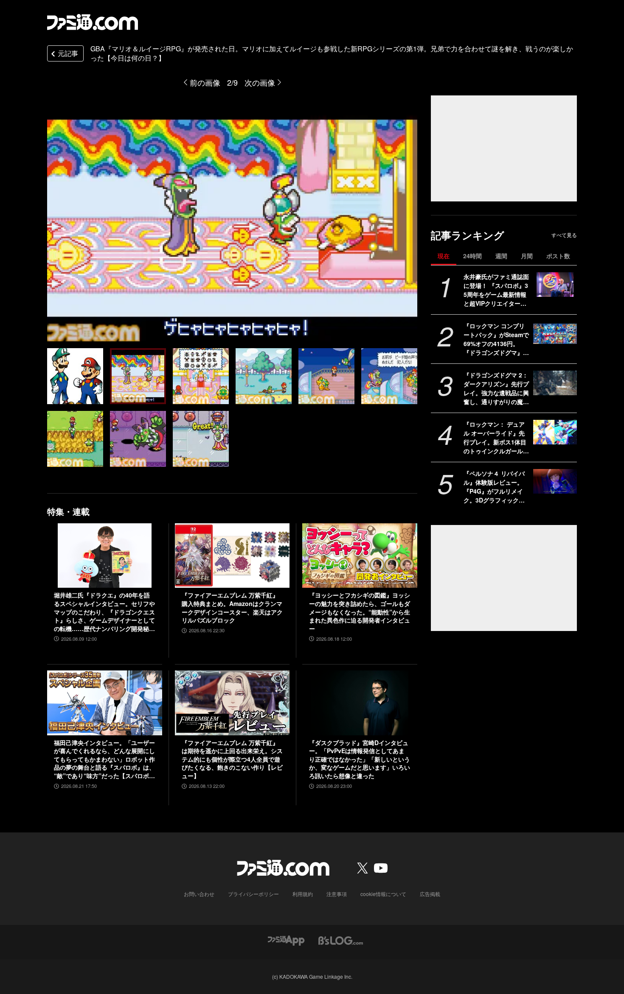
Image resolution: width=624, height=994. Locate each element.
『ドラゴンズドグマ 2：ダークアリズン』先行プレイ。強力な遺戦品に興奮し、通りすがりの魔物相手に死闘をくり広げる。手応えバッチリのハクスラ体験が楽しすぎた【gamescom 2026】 (496, 388)
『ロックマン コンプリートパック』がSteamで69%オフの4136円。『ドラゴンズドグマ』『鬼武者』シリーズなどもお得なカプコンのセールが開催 (496, 339)
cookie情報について (383, 893)
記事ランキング (467, 235)
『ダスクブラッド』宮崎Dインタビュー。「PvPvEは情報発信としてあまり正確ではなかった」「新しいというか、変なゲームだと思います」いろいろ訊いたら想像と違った (359, 759)
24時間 (472, 255)
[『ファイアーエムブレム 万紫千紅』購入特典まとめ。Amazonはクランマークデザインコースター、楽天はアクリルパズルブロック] (232, 555)
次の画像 (260, 82)
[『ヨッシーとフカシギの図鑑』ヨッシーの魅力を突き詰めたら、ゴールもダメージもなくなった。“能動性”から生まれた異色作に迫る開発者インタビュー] (359, 555)
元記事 (68, 53)
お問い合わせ (199, 893)
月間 (527, 255)
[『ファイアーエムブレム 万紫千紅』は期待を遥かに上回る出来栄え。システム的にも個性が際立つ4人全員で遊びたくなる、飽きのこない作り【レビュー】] (232, 702)
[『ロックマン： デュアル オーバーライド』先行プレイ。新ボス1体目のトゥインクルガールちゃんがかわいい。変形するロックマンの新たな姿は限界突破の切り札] (555, 432)
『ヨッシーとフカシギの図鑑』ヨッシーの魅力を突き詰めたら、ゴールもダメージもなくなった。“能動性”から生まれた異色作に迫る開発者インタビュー (359, 611)
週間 (501, 255)
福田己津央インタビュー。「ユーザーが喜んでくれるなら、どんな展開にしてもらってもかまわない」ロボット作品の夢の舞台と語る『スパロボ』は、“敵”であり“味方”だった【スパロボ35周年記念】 (104, 759)
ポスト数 (558, 255)
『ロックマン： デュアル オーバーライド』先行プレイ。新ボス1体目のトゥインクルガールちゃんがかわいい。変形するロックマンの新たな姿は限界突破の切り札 (496, 437)
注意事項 (336, 893)
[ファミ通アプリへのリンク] (286, 940)
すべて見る (564, 235)
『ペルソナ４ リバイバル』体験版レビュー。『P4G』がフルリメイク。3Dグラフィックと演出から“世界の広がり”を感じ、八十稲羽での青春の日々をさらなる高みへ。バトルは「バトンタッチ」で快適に (496, 487)
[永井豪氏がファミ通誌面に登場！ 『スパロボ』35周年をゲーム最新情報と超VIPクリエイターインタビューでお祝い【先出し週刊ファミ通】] (555, 284)
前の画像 (205, 82)
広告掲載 (430, 893)
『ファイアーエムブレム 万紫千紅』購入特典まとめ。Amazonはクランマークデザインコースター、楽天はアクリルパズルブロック (232, 607)
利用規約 (302, 893)
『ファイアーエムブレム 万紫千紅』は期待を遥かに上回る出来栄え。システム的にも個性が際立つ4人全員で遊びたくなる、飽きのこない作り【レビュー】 (232, 759)
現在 (444, 255)
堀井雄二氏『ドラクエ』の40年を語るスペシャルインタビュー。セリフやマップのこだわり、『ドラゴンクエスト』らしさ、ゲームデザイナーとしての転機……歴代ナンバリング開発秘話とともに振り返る (104, 612)
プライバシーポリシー (253, 893)
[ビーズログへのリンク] (340, 940)
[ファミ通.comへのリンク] (92, 22)
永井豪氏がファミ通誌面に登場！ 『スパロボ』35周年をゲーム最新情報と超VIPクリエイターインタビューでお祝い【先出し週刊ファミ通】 (496, 290)
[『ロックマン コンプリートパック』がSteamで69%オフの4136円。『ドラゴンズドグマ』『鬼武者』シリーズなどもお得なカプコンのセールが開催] (555, 333)
